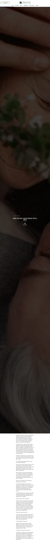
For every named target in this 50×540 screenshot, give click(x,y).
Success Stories (31, 5)
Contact (37, 5)
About (21, 5)
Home (12, 5)
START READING (25, 224)
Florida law (20, 500)
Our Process (17, 5)
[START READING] (25, 223)
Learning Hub (26, 5)
